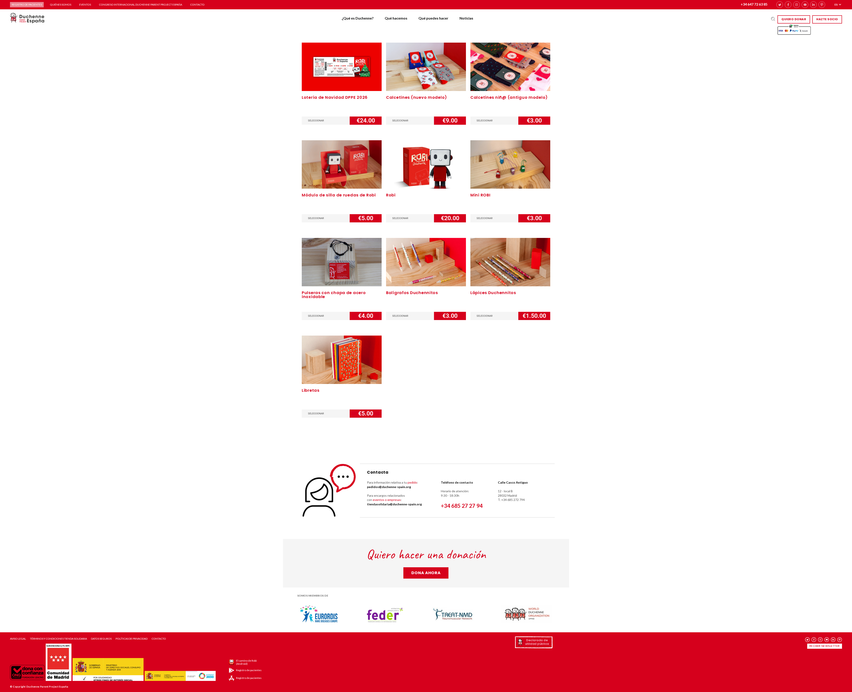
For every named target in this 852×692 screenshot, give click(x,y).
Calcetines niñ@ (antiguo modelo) (509, 97)
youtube (805, 4)
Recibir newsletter (824, 646)
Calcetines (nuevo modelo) (416, 97)
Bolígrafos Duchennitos (412, 292)
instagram (796, 4)
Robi (391, 195)
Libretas (311, 390)
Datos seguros (101, 638)
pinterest (821, 4)
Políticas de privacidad (132, 638)
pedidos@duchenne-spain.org (389, 487)
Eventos (85, 4)
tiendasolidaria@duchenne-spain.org (394, 504)
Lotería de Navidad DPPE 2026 (335, 97)
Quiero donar (793, 19)
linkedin (813, 4)
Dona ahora (425, 572)
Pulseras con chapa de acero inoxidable (334, 294)
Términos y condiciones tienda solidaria (58, 638)
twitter (779, 4)
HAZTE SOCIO (827, 19)
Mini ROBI (480, 195)
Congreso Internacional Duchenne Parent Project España (140, 4)
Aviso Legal (18, 638)
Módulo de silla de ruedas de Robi (339, 195)
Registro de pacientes (27, 4)
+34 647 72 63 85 (754, 4)
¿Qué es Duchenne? (358, 18)
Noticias (466, 18)
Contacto (197, 4)
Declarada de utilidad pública (537, 642)
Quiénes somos (60, 4)
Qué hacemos (396, 18)
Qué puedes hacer (433, 18)
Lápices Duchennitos (493, 292)
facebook (788, 4)
